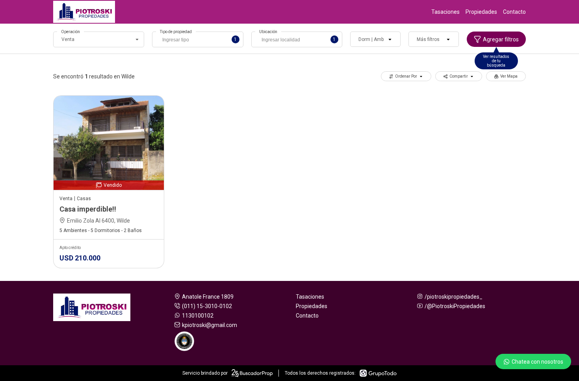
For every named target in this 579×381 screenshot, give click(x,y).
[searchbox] (199, 40)
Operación (70, 32)
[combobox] (197, 39)
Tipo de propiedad (176, 32)
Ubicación (268, 32)
